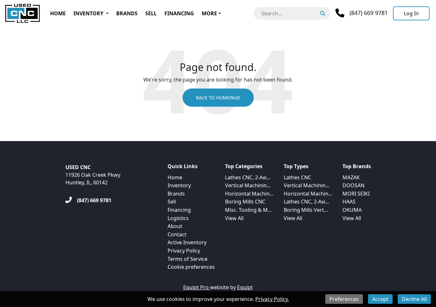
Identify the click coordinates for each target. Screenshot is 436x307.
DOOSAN (353, 185)
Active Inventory (187, 242)
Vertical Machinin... (248, 185)
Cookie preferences (191, 266)
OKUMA (352, 209)
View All (234, 218)
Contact (177, 234)
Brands (127, 13)
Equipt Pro (196, 287)
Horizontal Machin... (249, 193)
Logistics (178, 218)
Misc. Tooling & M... (248, 209)
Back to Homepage (218, 98)
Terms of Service (187, 258)
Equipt (245, 287)
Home (58, 13)
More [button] (209, 13)
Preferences (344, 299)
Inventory (88, 13)
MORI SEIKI (356, 193)
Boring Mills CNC (245, 201)
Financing (179, 13)
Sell (151, 13)
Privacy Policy (184, 250)
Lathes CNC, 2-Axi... (247, 177)
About (175, 226)
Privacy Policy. (272, 299)
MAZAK (351, 177)
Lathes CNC (297, 177)
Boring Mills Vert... (306, 209)
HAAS (349, 201)
